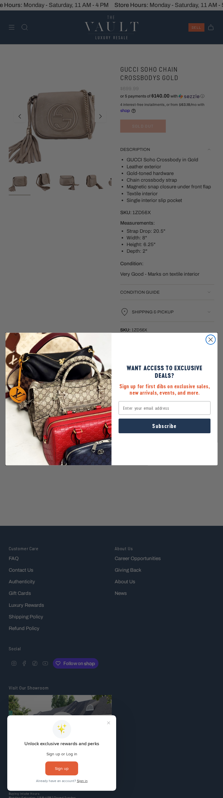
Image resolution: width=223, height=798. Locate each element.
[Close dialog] (210, 339)
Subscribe (164, 426)
